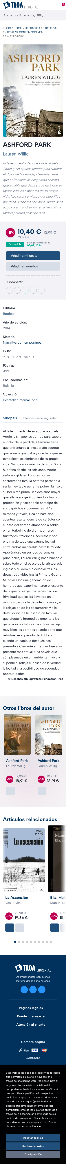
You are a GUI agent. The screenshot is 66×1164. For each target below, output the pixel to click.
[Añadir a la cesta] (9, 927)
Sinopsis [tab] (10, 418)
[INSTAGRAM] (24, 989)
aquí (38, 1126)
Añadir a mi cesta (24, 256)
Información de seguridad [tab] (40, 418)
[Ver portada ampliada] (33, 90)
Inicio (7, 28)
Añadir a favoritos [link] (24, 266)
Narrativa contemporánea (24, 32)
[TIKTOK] (41, 989)
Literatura (32, 28)
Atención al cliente (30, 1025)
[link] (10, 791)
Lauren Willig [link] (16, 154)
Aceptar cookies (33, 1137)
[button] (15, 942)
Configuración (33, 1154)
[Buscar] (60, 15)
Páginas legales (31, 1008)
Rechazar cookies (33, 1146)
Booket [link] (8, 314)
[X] (33, 989)
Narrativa (49, 28)
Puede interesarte (31, 1016)
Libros (18, 28)
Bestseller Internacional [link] (20, 400)
